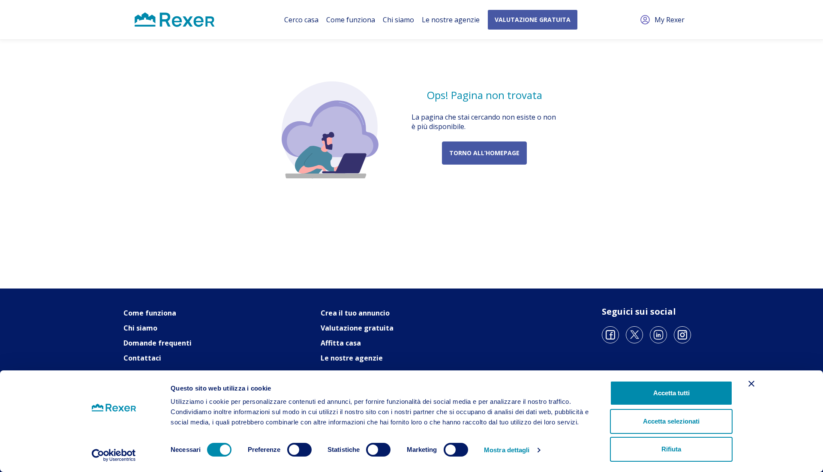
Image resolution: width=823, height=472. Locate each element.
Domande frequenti (157, 343)
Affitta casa (341, 343)
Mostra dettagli (507, 450)
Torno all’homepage (484, 153)
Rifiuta (671, 449)
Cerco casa (301, 19)
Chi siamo (398, 19)
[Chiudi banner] (751, 384)
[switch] (299, 450)
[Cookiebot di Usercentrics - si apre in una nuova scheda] (113, 455)
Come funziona (350, 19)
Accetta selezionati (671, 421)
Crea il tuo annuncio (355, 313)
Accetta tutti (671, 393)
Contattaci (142, 358)
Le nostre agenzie (451, 19)
